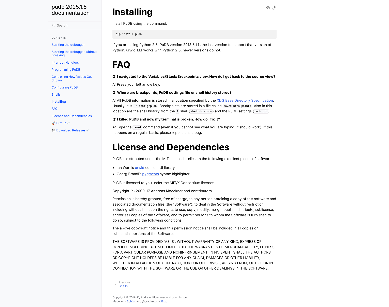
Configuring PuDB (65, 87)
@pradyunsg (150, 301)
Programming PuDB (66, 69)
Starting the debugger (68, 45)
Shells (56, 94)
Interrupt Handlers (65, 62)
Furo (164, 301)
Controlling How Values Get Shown (72, 78)
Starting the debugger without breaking (74, 53)
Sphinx (131, 301)
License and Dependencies (72, 116)
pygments (150, 174)
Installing (59, 101)
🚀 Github (59, 123)
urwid (139, 167)
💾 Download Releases (68, 130)
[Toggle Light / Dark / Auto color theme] (274, 8)
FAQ (55, 109)
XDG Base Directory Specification (245, 100)
